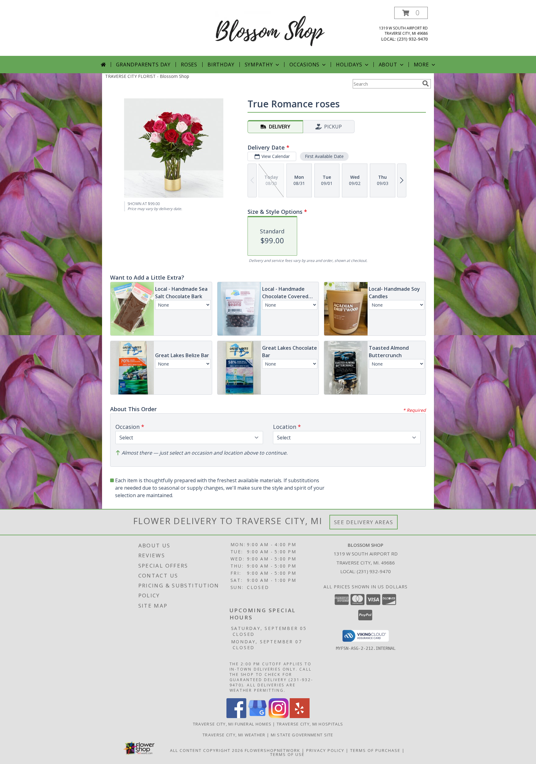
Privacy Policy (325, 750)
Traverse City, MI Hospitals (310, 724)
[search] (426, 83)
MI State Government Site (302, 735)
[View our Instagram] (278, 716)
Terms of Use (287, 754)
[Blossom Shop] (270, 30)
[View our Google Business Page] (257, 716)
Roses (189, 64)
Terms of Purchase (375, 750)
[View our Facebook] (236, 716)
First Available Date (324, 156)
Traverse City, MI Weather (234, 735)
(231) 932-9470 (412, 39)
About (388, 64)
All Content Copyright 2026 (206, 750)
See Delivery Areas (363, 522)
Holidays (349, 64)
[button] (411, 13)
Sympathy (259, 64)
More (421, 64)
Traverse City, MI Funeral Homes (232, 724)
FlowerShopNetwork (272, 750)
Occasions (304, 64)
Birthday (221, 64)
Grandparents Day (143, 64)
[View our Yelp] (300, 716)
